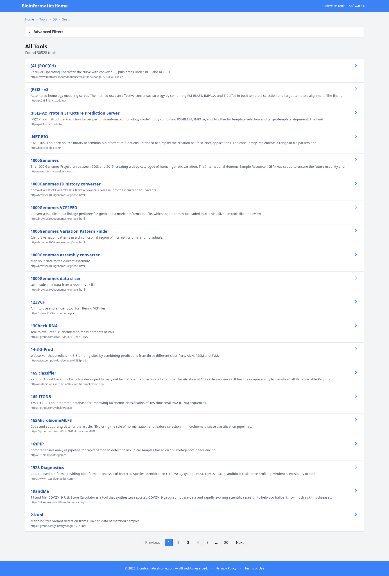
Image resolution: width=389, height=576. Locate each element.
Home (29, 19)
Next (240, 542)
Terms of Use (254, 568)
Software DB (358, 6)
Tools (43, 19)
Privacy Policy (226, 568)
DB (54, 19)
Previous (152, 542)
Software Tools (334, 6)
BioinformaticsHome (45, 6)
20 (226, 542)
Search (67, 19)
